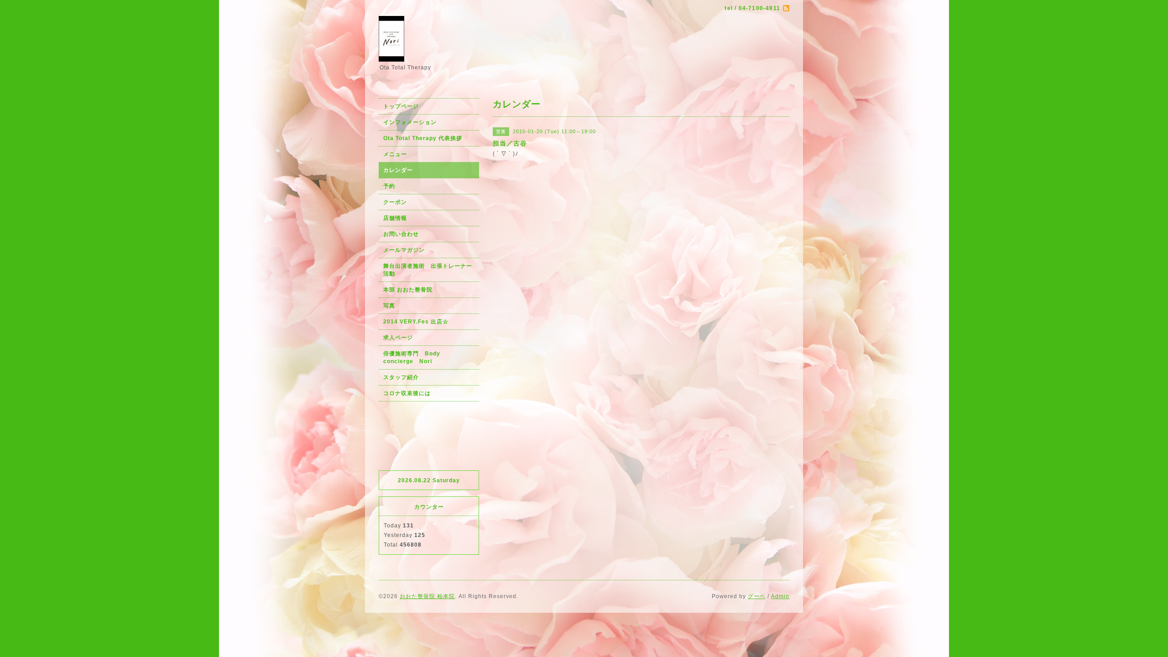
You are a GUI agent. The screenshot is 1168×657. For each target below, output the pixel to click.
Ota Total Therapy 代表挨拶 (422, 138)
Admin (780, 596)
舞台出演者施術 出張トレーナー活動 (427, 270)
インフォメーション (410, 122)
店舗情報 (395, 218)
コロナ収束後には (407, 393)
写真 (389, 305)
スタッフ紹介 (401, 377)
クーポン (395, 202)
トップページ (401, 106)
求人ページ (398, 337)
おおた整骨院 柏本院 (427, 596)
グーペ (757, 596)
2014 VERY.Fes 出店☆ (415, 321)
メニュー (395, 154)
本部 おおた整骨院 (408, 290)
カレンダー (398, 170)
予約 (389, 186)
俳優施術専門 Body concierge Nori (414, 357)
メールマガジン (404, 250)
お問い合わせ (401, 234)
